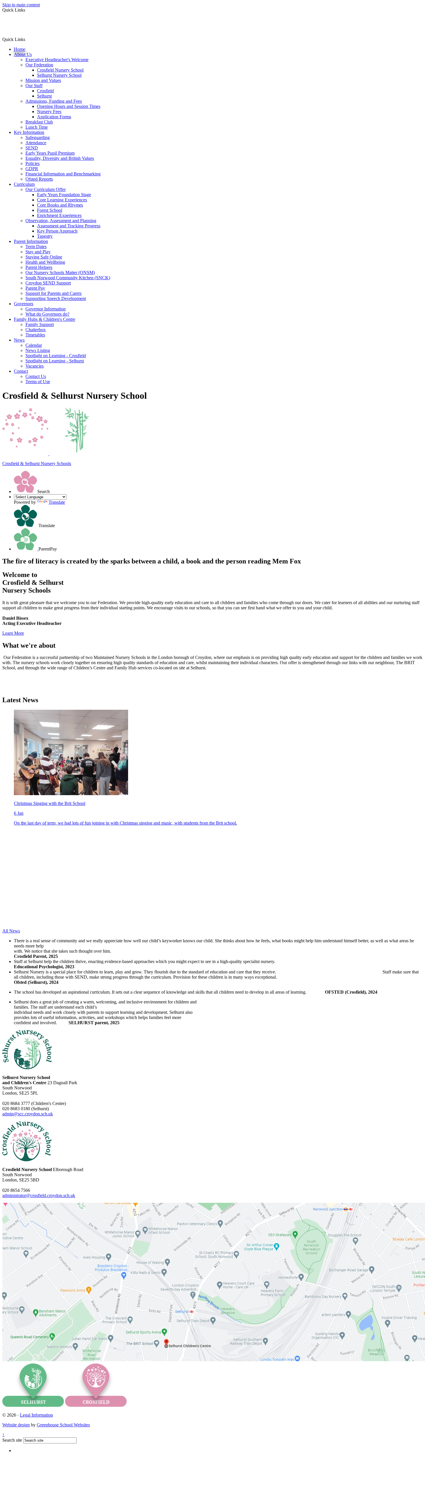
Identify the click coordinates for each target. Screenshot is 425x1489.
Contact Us (35, 376)
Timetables (35, 334)
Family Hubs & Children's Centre (44, 319)
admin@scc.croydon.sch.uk (27, 1113)
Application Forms (54, 116)
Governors (23, 303)
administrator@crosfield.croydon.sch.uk (38, 1195)
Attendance (35, 142)
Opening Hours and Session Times (68, 106)
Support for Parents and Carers (53, 293)
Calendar (33, 345)
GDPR (31, 168)
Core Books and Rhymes (60, 205)
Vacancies (34, 366)
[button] (27, 39)
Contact (21, 371)
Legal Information (36, 1415)
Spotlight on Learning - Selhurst (54, 360)
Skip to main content (21, 4)
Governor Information (45, 308)
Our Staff (33, 85)
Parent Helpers (38, 267)
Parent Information (31, 241)
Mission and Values (43, 80)
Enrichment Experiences (59, 215)
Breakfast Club (39, 121)
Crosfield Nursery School (60, 70)
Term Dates (36, 246)
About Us (23, 54)
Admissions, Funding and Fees (53, 101)
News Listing (37, 350)
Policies (32, 163)
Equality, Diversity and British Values (59, 158)
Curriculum (24, 184)
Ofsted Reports (39, 179)
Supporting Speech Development (55, 298)
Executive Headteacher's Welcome (56, 59)
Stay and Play (38, 251)
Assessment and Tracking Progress (68, 225)
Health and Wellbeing (45, 262)
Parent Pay (35, 288)
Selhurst (44, 95)
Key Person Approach (57, 230)
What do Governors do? (47, 314)
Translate (57, 502)
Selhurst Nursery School (59, 75)
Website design (16, 1424)
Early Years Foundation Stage (64, 194)
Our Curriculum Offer (45, 189)
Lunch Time (36, 127)
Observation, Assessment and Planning (60, 220)
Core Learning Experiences (62, 199)
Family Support (39, 324)
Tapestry (45, 236)
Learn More (13, 633)
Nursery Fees (49, 111)
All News (11, 930)
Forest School (49, 210)
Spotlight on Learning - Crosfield (55, 355)
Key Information (29, 132)
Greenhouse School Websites (63, 1424)
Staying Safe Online (43, 256)
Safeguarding (37, 137)
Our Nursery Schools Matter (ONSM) (60, 272)
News (19, 340)
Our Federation (39, 64)
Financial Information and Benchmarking (63, 173)
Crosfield (45, 90)
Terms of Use (37, 381)
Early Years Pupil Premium (50, 153)
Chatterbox (35, 329)
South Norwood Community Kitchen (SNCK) (67, 277)
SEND (31, 147)
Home (19, 49)
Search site (12, 1440)
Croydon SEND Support (48, 282)
